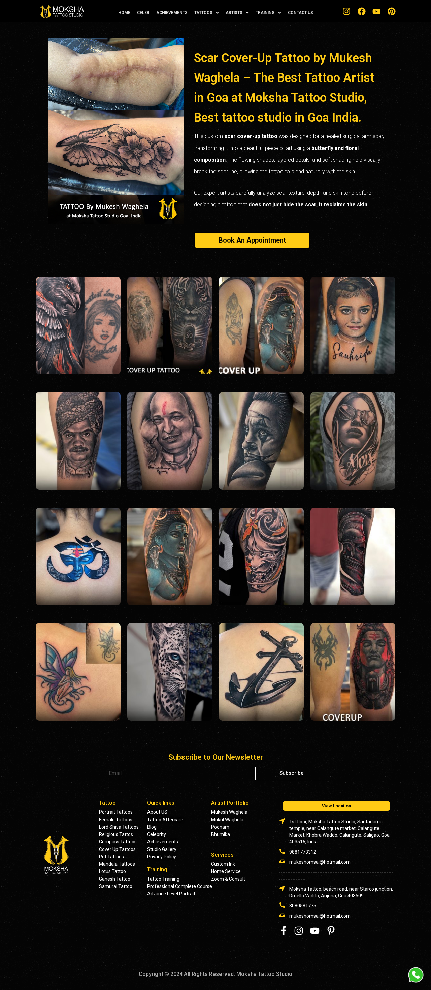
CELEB (143, 12)
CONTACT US (300, 12)
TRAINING (265, 12)
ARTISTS (234, 12)
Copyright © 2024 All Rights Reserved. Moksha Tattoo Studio (215, 974)
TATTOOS (203, 12)
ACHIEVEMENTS (172, 12)
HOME (124, 12)
